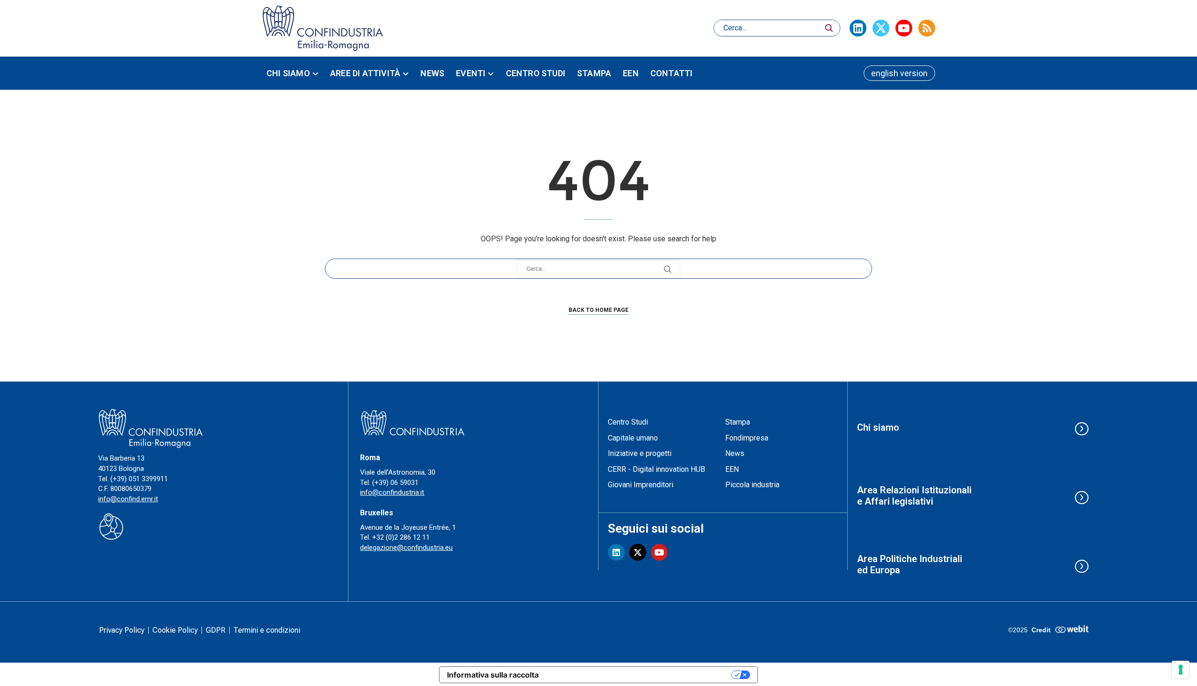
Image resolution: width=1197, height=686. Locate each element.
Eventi (470, 73)
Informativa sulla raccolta (493, 674)
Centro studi (535, 73)
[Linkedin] (858, 28)
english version (899, 73)
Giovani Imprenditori (640, 484)
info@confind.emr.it (128, 499)
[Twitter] (881, 28)
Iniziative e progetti (639, 453)
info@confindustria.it (392, 492)
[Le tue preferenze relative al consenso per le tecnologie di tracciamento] (1181, 670)
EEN (631, 73)
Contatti (671, 73)
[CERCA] (829, 28)
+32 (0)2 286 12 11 (401, 537)
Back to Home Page (598, 310)
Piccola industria (752, 484)
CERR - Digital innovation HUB (656, 469)
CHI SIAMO (288, 73)
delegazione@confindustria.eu (406, 547)
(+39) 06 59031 (395, 482)
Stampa (594, 73)
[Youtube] (903, 28)
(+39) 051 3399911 (139, 479)
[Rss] (926, 28)
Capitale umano (633, 437)
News (432, 73)
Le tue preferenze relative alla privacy (639, 674)
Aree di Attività (365, 73)
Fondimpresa (746, 437)
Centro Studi (628, 422)
